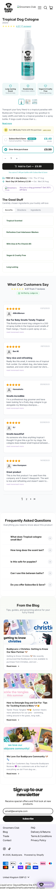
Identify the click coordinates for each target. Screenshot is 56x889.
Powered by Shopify (34, 855)
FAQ (33, 827)
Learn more (47, 130)
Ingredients (36, 210)
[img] (13, 308)
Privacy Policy (38, 840)
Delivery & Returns (40, 831)
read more (10, 332)
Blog (5, 831)
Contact (7, 840)
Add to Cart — (29, 166)
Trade (6, 836)
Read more (7, 123)
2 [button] (26, 499)
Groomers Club (11, 827)
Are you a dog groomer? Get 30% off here (35, 188)
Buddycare (17, 855)
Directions (21, 210)
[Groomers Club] (26, 8)
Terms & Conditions (41, 836)
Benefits (9, 210)
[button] (45, 8)
